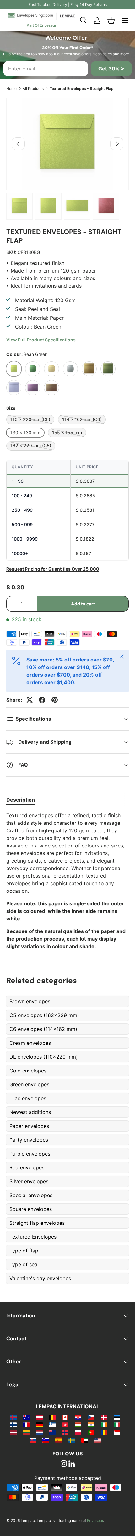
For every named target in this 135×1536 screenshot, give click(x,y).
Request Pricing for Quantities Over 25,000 (52, 568)
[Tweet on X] (29, 700)
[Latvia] (13, 1432)
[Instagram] (64, 1464)
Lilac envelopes (27, 1098)
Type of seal (24, 1264)
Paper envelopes (29, 1126)
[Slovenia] (45, 1440)
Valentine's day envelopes (40, 1278)
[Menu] (125, 20)
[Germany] (39, 1424)
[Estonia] (117, 1417)
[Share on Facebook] (42, 700)
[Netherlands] (39, 1432)
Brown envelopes (29, 1001)
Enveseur (95, 1520)
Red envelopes (26, 1167)
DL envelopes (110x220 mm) (43, 1057)
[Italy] (117, 1424)
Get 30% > (111, 68)
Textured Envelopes (33, 1237)
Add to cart (83, 603)
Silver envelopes (28, 1181)
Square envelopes (30, 1209)
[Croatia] (78, 1417)
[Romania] (104, 1432)
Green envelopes (29, 1084)
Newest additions (30, 1112)
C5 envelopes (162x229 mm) (44, 1015)
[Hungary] (78, 1424)
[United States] (97, 1440)
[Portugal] (91, 1432)
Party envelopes (28, 1140)
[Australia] (26, 1417)
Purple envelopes (29, 1154)
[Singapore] (117, 1432)
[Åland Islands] (13, 1417)
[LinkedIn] (71, 1464)
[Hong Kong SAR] (65, 1424)
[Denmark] (104, 1417)
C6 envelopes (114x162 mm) (43, 1029)
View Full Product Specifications (41, 339)
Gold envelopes (27, 1070)
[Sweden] (71, 1440)
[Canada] (65, 1417)
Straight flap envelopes (37, 1223)
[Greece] (52, 1424)
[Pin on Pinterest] (54, 700)
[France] (26, 1424)
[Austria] (39, 1417)
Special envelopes (30, 1195)
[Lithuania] (26, 1432)
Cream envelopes (30, 1043)
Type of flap (23, 1250)
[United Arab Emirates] (84, 1440)
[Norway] (65, 1432)
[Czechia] (91, 1417)
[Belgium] (52, 1417)
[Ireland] (104, 1424)
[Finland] (13, 1424)
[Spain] (58, 1440)
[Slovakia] (33, 1440)
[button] (111, 20)
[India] (91, 1424)
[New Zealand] (52, 1432)
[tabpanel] (67, 881)
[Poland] (78, 1432)
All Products (33, 88)
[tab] (20, 800)
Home (11, 88)
